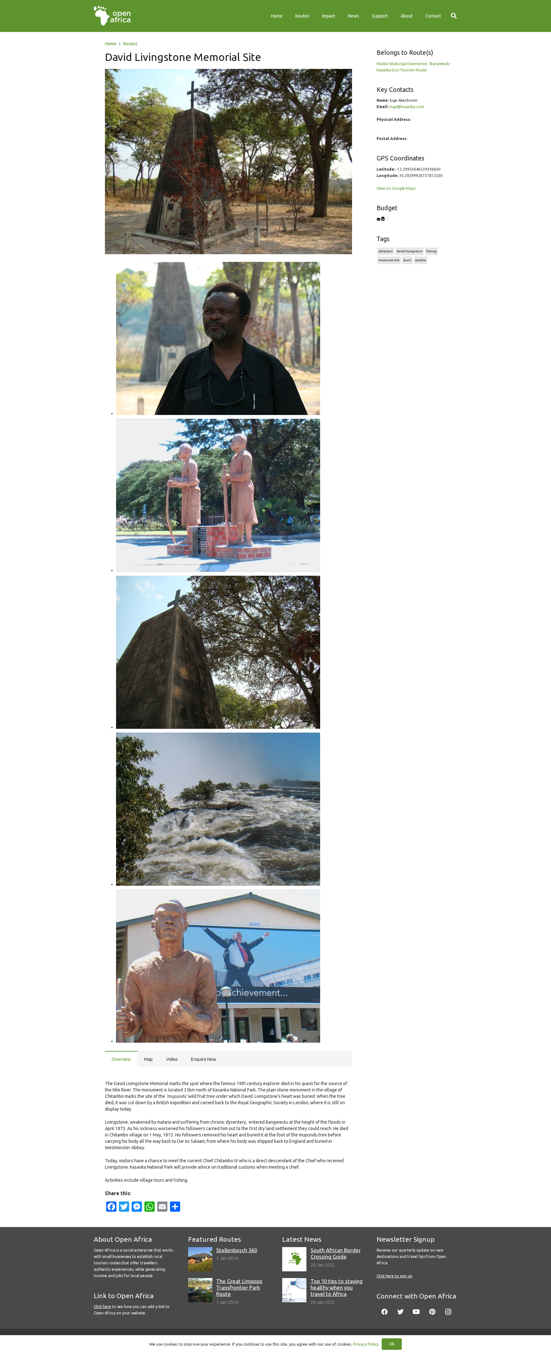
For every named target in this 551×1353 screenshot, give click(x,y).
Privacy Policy (365, 1344)
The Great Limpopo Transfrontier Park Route (239, 1287)
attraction (385, 251)
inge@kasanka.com (406, 107)
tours (407, 260)
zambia (420, 260)
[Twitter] (400, 1312)
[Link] (112, 16)
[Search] (453, 16)
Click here (102, 1307)
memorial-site (389, 260)
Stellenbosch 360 (236, 1250)
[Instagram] (448, 1312)
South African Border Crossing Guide (336, 1253)
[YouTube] (416, 1312)
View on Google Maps (396, 188)
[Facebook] (385, 1312)
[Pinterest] (432, 1312)
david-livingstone (409, 251)
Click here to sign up (394, 1276)
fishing (431, 251)
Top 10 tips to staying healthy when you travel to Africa (337, 1287)
